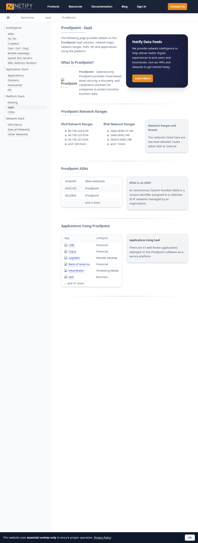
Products (53, 6)
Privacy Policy (102, 537)
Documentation (101, 6)
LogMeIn (74, 258)
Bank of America (79, 264)
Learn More (142, 78)
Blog (125, 6)
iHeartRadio (76, 270)
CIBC (72, 245)
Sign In (141, 6)
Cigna (72, 251)
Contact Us (177, 6)
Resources (75, 6)
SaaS (48, 17)
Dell (71, 277)
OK (190, 537)
